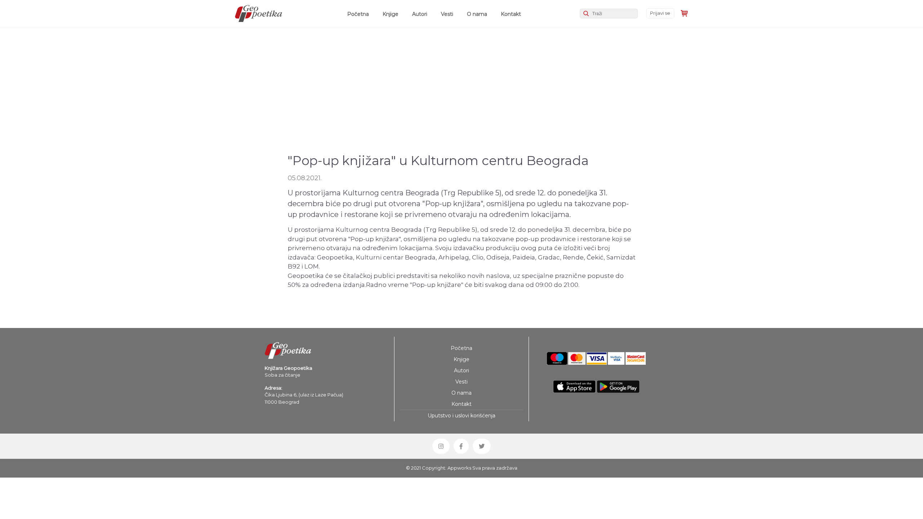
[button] (441, 446)
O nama (477, 14)
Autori (419, 14)
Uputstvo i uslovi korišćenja (461, 415)
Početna (359, 13)
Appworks (459, 468)
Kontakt (511, 14)
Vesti (447, 14)
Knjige (390, 14)
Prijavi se (660, 13)
